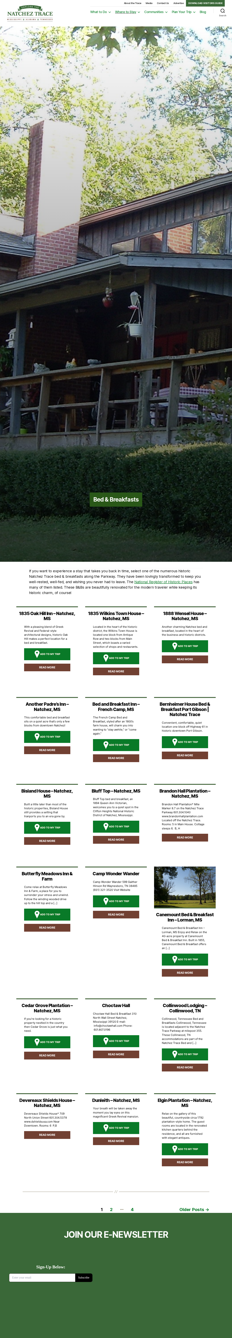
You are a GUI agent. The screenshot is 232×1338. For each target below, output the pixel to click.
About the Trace (132, 3)
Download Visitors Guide (205, 3)
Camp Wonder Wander (116, 873)
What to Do (98, 12)
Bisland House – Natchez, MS (47, 793)
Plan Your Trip (182, 12)
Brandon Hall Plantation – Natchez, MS (185, 793)
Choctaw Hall (116, 1005)
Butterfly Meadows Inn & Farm (47, 876)
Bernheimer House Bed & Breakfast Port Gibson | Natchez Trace (185, 709)
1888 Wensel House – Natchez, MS (185, 616)
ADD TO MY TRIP (50, 654)
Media (149, 3)
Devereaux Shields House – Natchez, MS (47, 1103)
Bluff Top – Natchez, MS (116, 791)
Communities (154, 12)
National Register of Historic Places (163, 582)
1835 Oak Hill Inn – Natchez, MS (47, 616)
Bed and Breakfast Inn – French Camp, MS (116, 706)
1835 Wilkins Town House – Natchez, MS (116, 616)
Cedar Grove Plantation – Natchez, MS (47, 1008)
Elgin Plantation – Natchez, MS (185, 1103)
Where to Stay (125, 12)
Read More (47, 667)
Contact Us (163, 3)
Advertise (178, 3)
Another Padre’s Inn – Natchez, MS (47, 706)
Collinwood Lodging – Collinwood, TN (185, 1008)
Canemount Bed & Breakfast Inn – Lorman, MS (185, 917)
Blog (203, 12)
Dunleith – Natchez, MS (116, 1100)
